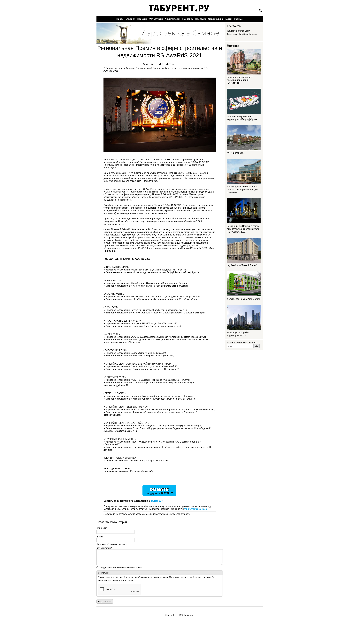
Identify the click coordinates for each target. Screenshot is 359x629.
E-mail (99, 536)
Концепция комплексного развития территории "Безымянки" (240, 80)
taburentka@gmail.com (195, 509)
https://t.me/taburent (247, 34)
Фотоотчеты (156, 19)
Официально (215, 19)
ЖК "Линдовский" (236, 153)
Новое (120, 19)
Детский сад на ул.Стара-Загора (243, 299)
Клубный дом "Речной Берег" (242, 265)
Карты (228, 19)
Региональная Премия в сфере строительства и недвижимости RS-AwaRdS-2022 (243, 229)
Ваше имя (101, 528)
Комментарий (104, 548)
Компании (187, 19)
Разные (238, 19)
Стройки (130, 19)
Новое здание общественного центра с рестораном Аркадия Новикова (242, 189)
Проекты (142, 19)
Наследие (200, 19)
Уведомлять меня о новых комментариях (120, 567)
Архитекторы (172, 19)
